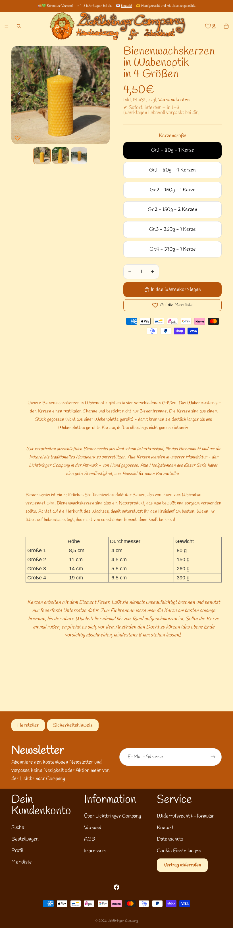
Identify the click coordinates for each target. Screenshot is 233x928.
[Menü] (6, 26)
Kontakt (126, 6)
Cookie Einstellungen (179, 850)
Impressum (95, 850)
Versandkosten (174, 100)
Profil (17, 850)
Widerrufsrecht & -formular (185, 816)
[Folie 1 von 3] (42, 155)
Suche (17, 827)
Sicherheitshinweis (73, 725)
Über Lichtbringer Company (112, 816)
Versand (92, 827)
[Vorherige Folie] (17, 95)
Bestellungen (25, 839)
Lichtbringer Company (123, 921)
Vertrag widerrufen (182, 865)
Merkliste (21, 862)
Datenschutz (170, 839)
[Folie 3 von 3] (79, 155)
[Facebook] (116, 887)
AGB (89, 839)
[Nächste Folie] (103, 95)
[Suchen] (19, 26)
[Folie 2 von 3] (60, 155)
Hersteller (28, 725)
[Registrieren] (213, 757)
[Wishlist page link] (208, 26)
